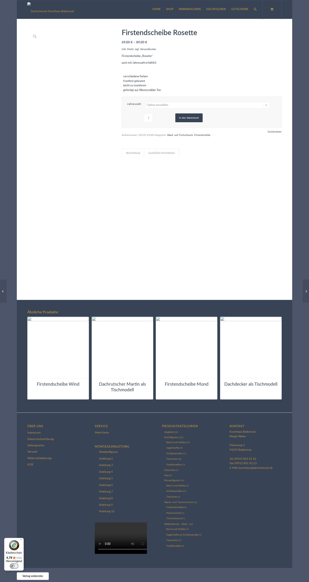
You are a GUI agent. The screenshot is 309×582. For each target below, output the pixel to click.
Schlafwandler (174, 453)
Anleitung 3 (106, 465)
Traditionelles (173, 464)
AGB (30, 464)
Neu (166, 475)
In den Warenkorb (189, 118)
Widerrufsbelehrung (39, 458)
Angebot (169, 432)
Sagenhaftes (173, 448)
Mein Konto (102, 432)
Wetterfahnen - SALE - (176, 524)
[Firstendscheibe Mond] (305, 291)
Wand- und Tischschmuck (180, 135)
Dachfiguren (171, 437)
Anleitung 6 (106, 485)
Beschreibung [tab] (133, 153)
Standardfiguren (108, 452)
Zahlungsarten (35, 445)
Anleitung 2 (106, 458)
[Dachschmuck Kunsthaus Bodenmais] (50, 9)
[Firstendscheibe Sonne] (3, 291)
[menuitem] (156, 9)
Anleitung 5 (106, 478)
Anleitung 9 (106, 505)
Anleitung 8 (106, 498)
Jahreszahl (134, 104)
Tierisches (171, 459)
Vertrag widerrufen (32, 576)
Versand (32, 452)
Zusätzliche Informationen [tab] (161, 153)
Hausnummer (173, 513)
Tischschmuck (174, 518)
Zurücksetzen (274, 132)
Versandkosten (148, 49)
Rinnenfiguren (172, 480)
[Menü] (21, 540)
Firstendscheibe (202, 135)
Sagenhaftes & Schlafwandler (182, 534)
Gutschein (170, 470)
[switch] (14, 566)
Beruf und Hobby (176, 442)
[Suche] (255, 9)
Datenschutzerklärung (40, 439)
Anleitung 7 (106, 491)
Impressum (34, 432)
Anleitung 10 (107, 511)
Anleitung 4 (106, 472)
